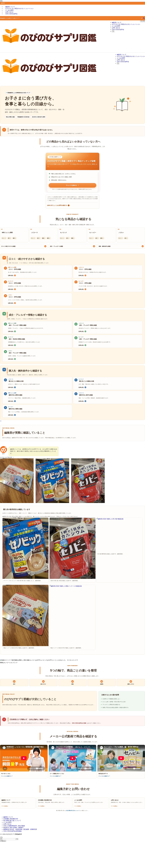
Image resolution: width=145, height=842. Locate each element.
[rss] (144, 18)
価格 (43, 238)
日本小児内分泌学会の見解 (79, 723)
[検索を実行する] (17, 839)
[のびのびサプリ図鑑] (50, 47)
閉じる (3, 841)
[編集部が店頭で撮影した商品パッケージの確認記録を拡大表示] (26, 615)
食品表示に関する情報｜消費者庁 (13, 827)
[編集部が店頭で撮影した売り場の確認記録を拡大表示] (119, 535)
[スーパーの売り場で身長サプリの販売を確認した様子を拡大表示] (26, 548)
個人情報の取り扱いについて (73, 810)
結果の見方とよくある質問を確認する (58, 205)
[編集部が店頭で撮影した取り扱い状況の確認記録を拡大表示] (72, 548)
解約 (14, 238)
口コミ (4, 238)
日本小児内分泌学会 (11, 13)
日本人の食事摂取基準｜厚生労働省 (14, 826)
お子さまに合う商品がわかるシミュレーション (19, 8)
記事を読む (11, 275)
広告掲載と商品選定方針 (10, 818)
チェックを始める (71, 185)
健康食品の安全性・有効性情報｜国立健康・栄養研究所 (20, 829)
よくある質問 (7, 822)
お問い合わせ (7, 824)
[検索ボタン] (113, 31)
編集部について (8, 817)
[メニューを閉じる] (1, 1)
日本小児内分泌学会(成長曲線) (12, 831)
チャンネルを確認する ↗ (7, 776)
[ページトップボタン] (1, 837)
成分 (9, 238)
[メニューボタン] (141, 21)
